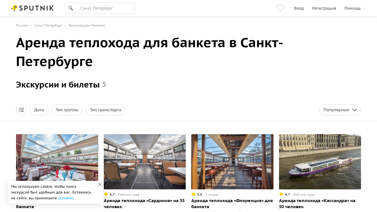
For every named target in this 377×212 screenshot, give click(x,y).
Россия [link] (22, 25)
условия (65, 198)
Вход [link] (299, 8)
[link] (281, 8)
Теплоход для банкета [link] (87, 25)
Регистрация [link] (324, 8)
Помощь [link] (352, 8)
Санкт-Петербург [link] (48, 25)
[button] (21, 109)
